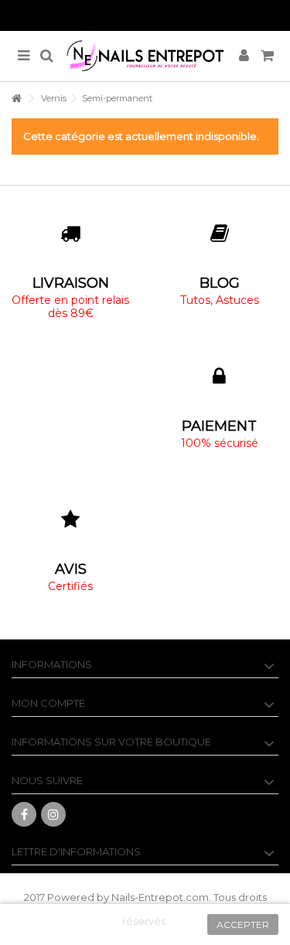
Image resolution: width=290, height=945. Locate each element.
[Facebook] (24, 814)
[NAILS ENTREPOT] (145, 56)
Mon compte (48, 703)
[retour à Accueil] (16, 98)
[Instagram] (53, 814)
